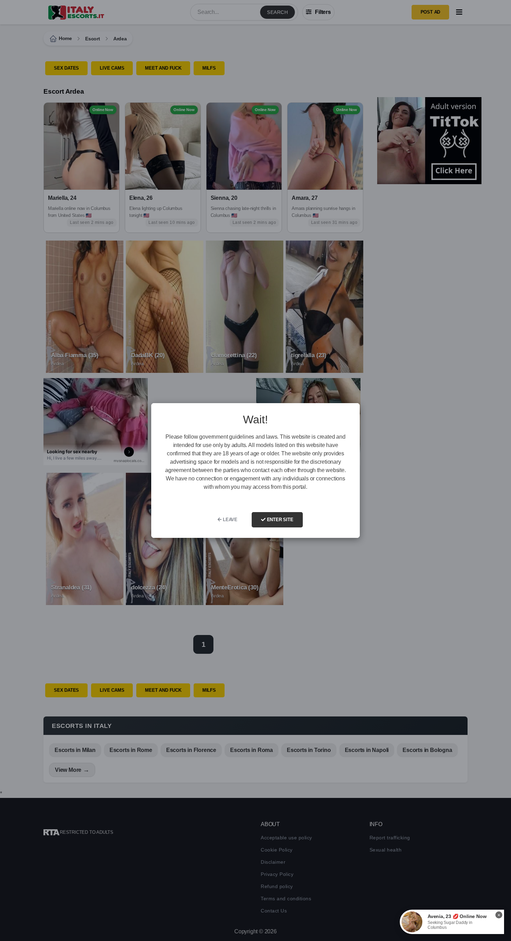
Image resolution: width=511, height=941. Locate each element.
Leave (229, 519)
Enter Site (279, 519)
